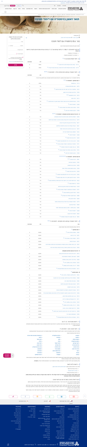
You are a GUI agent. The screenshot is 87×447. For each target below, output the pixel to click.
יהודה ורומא (75, 98)
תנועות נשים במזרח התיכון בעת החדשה (70, 284)
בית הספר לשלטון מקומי (74, 431)
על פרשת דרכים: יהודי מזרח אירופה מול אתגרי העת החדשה (66, 311)
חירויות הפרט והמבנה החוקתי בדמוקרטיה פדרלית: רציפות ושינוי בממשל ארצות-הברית (61, 293)
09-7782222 (31, 444)
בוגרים (49, 439)
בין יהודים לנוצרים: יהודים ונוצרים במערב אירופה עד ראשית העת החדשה (64, 119)
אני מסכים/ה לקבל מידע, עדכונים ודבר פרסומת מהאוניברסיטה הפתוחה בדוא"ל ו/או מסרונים (15, 58)
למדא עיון (46, 401)
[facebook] (25, 396)
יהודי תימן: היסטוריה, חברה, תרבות (71, 308)
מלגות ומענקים (47, 421)
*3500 (25, 444)
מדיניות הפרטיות (11, 61)
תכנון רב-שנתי (75, 37)
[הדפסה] (26, 38)
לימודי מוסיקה (63, 14)
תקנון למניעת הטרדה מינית (16, 421)
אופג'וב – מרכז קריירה (31, 417)
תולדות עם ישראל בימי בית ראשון (71, 92)
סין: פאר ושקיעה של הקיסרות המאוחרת (70, 147)
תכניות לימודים (59, 14)
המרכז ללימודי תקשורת (75, 429)
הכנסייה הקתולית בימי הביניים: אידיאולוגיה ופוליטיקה (67, 125)
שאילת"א (48, 433)
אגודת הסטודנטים (22, 401)
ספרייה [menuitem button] (23, 8)
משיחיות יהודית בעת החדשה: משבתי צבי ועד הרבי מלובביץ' (66, 278)
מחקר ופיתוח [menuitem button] (54, 8)
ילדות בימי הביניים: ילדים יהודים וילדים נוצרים (69, 253)
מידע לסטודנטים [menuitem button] (29, 8)
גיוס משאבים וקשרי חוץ (75, 435)
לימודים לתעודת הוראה (60, 427)
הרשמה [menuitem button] (35, 8)
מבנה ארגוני (77, 433)
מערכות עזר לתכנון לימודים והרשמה (58, 419)
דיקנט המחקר (76, 413)
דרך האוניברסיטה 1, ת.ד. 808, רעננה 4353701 (47, 444)
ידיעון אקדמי (62, 409)
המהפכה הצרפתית (74, 162)
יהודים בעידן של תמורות (73, 138)
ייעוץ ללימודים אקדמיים (60, 413)
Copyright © (18, 429)
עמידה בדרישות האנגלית (72, 370)
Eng (8, 5)
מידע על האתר (18, 411)
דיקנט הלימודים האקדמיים (74, 415)
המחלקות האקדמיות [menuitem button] (62, 8)
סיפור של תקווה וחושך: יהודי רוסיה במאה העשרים (68, 177)
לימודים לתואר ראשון (60, 421)
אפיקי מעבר (62, 429)
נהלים (20, 425)
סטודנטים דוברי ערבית (46, 423)
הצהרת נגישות (18, 409)
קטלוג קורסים (62, 417)
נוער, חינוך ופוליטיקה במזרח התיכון (71, 296)
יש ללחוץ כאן (63, 2)
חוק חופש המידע (18, 423)
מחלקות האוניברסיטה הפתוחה (73, 409)
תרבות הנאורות (74, 159)
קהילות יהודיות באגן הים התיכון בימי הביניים (69, 122)
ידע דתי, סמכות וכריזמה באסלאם (71, 265)
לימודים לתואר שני (61, 423)
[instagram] (37, 396)
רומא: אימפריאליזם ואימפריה (72, 86)
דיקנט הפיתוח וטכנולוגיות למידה (73, 417)
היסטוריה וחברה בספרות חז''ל (71, 238)
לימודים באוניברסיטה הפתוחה (59, 411)
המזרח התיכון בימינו (73, 198)
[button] (23, 5)
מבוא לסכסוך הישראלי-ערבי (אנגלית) (70, 195)
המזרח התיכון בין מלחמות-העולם (71, 192)
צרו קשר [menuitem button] (14, 8)
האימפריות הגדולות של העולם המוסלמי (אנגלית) (68, 268)
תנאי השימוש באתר (17, 415)
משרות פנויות (33, 409)
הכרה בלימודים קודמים (60, 431)
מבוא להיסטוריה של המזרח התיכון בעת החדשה (68, 186)
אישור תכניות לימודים (60, 433)
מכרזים (34, 413)
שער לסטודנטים (47, 409)
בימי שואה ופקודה (74, 183)
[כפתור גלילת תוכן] (84, 396)
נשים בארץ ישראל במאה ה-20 (72, 281)
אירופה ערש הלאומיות (73, 165)
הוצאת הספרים (76, 423)
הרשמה (63, 415)
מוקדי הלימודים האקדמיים (74, 437)
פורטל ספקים (33, 415)
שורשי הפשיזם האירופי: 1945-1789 (70, 168)
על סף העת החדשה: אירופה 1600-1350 (69, 128)
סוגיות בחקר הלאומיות (73, 287)
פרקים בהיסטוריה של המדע (72, 110)
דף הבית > (82, 14)
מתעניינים (64, 5)
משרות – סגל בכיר (32, 411)
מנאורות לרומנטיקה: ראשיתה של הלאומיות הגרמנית (67, 290)
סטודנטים (59, 5)
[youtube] (73, 396)
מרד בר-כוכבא (75, 235)
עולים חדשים (47, 429)
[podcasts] (49, 396)
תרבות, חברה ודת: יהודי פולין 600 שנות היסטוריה (68, 141)
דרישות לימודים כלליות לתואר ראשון (59, 366)
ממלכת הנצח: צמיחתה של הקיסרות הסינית (69, 107)
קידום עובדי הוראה (75, 425)
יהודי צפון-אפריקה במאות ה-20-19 (71, 299)
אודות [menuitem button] (19, 8)
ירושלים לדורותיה (74, 104)
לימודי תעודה (62, 425)
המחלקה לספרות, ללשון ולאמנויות (70, 14)
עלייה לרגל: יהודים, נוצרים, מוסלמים (70, 259)
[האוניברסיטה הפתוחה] (75, 8)
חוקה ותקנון (19, 419)
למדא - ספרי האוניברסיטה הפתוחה (66, 402)
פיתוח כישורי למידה (46, 416)
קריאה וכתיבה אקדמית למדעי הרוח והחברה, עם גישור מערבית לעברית (63, 67)
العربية (5, 5)
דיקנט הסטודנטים (75, 419)
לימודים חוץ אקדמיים (75, 427)
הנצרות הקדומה (74, 241)
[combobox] (10, 46)
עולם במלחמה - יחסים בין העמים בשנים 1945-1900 (67, 207)
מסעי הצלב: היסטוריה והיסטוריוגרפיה (70, 256)
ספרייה (77, 421)
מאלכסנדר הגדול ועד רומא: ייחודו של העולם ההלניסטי (67, 89)
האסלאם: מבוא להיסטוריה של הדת (71, 132)
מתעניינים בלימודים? (7, 355)
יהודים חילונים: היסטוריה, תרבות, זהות (70, 275)
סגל (54, 5)
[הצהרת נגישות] (8, 444)
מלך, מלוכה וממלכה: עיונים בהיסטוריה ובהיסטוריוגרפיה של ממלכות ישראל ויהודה (62, 244)
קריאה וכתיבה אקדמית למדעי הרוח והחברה (69, 64)
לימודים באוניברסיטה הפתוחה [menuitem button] (44, 8)
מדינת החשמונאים (74, 95)
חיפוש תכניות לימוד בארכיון (66, 37)
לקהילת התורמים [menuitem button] (8, 8)
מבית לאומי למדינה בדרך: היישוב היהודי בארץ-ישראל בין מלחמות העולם (64, 180)
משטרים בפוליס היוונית (73, 232)
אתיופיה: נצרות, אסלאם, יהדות (71, 262)
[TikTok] (13, 396)
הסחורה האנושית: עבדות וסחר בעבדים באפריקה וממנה (67, 201)
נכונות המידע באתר (17, 413)
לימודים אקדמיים (78, 14)
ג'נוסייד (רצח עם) (74, 204)
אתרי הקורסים (47, 431)
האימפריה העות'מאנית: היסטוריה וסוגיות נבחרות (68, 144)
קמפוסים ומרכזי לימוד (60, 435)
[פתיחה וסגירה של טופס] (12, 355)
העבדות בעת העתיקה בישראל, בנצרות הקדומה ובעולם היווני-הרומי (64, 247)
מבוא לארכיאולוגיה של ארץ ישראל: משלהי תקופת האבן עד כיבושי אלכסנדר (63, 101)
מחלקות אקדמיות (76, 411)
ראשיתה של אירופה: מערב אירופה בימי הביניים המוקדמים (66, 116)
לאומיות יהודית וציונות (73, 213)
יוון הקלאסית (75, 83)
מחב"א (19, 427)
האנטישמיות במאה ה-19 (72, 314)
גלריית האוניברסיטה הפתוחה (74, 439)
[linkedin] (61, 396)
